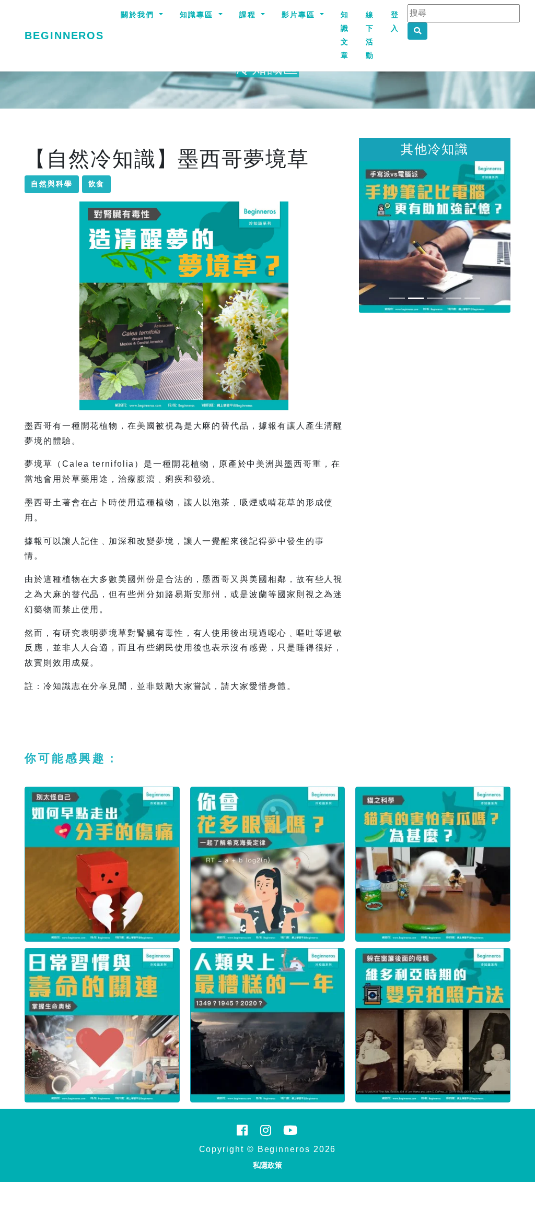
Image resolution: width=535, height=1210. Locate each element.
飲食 (96, 184)
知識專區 (198, 14)
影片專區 (300, 14)
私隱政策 (267, 1165)
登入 (395, 21)
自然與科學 (52, 184)
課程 (249, 14)
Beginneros (64, 35)
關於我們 (139, 14)
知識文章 (345, 35)
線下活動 (370, 35)
